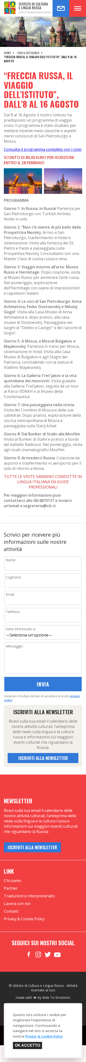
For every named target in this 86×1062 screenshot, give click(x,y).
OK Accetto (27, 1045)
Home (7, 53)
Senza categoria (28, 53)
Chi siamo (12, 880)
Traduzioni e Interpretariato (29, 896)
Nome (11, 560)
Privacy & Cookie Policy (24, 919)
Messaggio (14, 646)
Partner (11, 888)
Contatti (11, 911)
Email (10, 594)
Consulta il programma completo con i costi (42, 149)
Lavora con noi (17, 903)
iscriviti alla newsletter (43, 758)
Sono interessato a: (21, 629)
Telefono (13, 611)
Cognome (13, 577)
